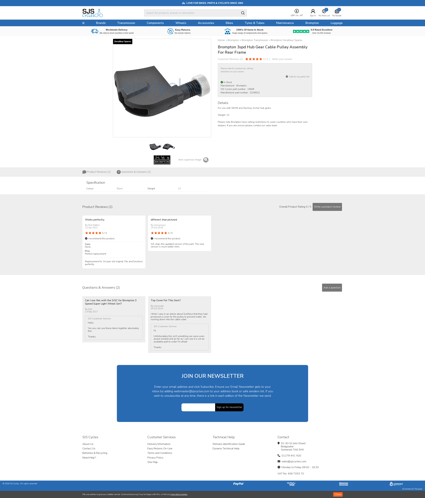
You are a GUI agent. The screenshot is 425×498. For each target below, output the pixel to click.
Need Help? (89, 457)
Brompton (312, 23)
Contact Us (88, 448)
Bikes (229, 23)
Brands (101, 23)
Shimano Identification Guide (228, 444)
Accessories (206, 23)
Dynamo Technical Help (225, 448)
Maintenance (285, 23)
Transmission (126, 23)
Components (155, 23)
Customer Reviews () (230, 59)
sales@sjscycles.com (294, 461)
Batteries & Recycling (94, 453)
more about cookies (178, 494)
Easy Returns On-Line (159, 448)
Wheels (180, 23)
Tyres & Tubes (254, 23)
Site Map (152, 462)
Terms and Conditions (159, 453)
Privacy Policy (155, 457)
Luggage (337, 23)
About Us (87, 444)
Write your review (282, 59)
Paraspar (418, 489)
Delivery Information (158, 444)
